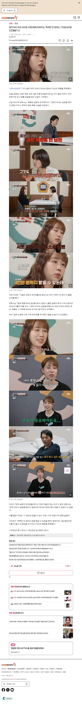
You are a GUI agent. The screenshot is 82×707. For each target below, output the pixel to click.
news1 (32, 672)
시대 (42, 672)
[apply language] (14, 10)
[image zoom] (70, 79)
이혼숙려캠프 (14, 88)
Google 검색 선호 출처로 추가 (18, 40)
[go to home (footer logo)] (9, 664)
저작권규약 (35, 668)
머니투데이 (16, 672)
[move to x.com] (8, 690)
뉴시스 (26, 672)
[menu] (78, 17)
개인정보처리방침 (12, 668)
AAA (52, 672)
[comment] (64, 40)
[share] (68, 40)
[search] (74, 17)
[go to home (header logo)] (10, 17)
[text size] (72, 40)
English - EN (11, 10)
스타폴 (64, 672)
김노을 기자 (12, 37)
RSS (47, 668)
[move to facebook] (3, 690)
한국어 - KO (11, 684)
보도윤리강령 (59, 668)
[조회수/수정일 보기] (17, 34)
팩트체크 (52, 668)
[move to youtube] (12, 690)
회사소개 (4, 668)
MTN (22, 672)
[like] (60, 40)
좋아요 (42, 573)
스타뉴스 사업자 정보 (6, 675)
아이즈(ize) (58, 672)
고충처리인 (28, 668)
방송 (16, 23)
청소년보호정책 (20, 668)
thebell (47, 672)
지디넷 (37, 672)
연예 (10, 23)
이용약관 (42, 668)
